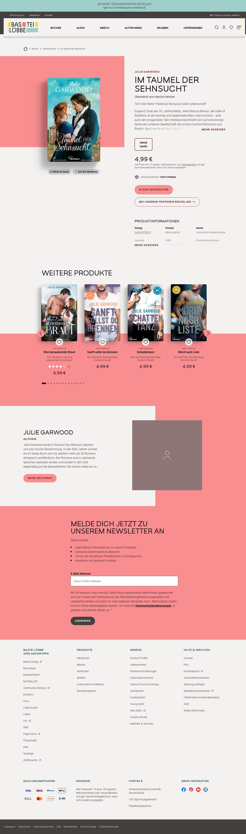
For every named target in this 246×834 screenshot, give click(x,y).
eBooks (81, 664)
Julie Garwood (147, 72)
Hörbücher (83, 671)
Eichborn (28, 694)
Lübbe (26, 714)
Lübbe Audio (30, 707)
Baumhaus (29, 668)
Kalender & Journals (141, 723)
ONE (25, 727)
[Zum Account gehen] (224, 27)
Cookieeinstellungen (109, 826)
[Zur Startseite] (25, 49)
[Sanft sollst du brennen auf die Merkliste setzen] (102, 312)
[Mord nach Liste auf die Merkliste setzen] (189, 312)
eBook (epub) (143, 144)
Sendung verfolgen (194, 684)
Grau (26, 701)
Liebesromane (49, 49)
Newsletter (34, 15)
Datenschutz (24, 826)
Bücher (35, 49)
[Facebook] (184, 789)
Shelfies (81, 677)
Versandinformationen (196, 677)
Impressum (9, 826)
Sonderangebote (86, 690)
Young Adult (137, 704)
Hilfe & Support (16, 15)
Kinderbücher (137, 697)
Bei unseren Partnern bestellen (165, 202)
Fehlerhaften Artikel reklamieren (201, 697)
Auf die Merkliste (87, 172)
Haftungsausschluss (44, 826)
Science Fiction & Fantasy (144, 684)
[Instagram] (191, 789)
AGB (186, 704)
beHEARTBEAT (143, 232)
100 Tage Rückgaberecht (143, 799)
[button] (59, 329)
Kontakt (48, 15)
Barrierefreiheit (71, 826)
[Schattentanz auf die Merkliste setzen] (146, 312)
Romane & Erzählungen (143, 671)
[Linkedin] (205, 789)
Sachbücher (137, 690)
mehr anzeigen (213, 129)
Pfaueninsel (30, 740)
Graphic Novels (138, 717)
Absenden (82, 621)
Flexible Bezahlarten (140, 806)
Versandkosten (189, 164)
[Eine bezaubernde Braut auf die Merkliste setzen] (59, 312)
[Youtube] (198, 789)
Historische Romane (141, 677)
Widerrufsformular (194, 710)
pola (25, 747)
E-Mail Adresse (81, 573)
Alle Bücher (83, 658)
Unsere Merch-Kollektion (90, 684)
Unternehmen (193, 28)
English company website (226, 15)
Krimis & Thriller (139, 658)
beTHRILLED (30, 681)
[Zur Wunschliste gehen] (231, 27)
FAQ (186, 664)
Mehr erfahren (40, 478)
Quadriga (28, 753)
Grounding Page (88, 826)
